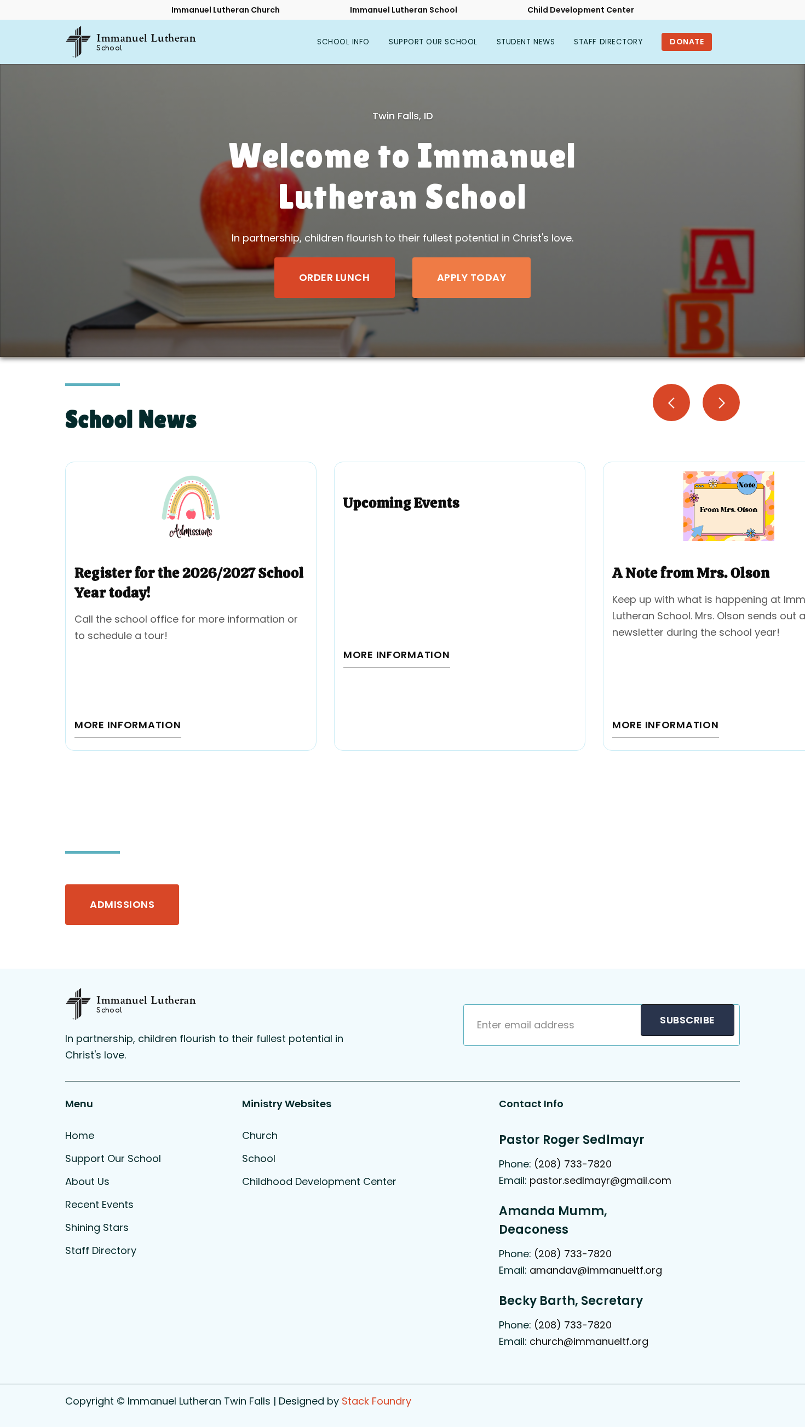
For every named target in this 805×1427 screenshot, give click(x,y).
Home (79, 1135)
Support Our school (433, 42)
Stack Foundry (376, 1401)
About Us (87, 1181)
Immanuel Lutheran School (403, 9)
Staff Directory (608, 42)
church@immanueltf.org (589, 1341)
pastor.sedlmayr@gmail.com (602, 1180)
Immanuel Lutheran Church (225, 9)
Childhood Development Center (319, 1181)
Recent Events (99, 1204)
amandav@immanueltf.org (596, 1270)
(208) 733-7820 (573, 1164)
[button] (343, 42)
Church (260, 1135)
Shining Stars (97, 1227)
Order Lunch (334, 277)
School (258, 1158)
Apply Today (472, 277)
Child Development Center (580, 9)
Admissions (122, 904)
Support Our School (113, 1158)
